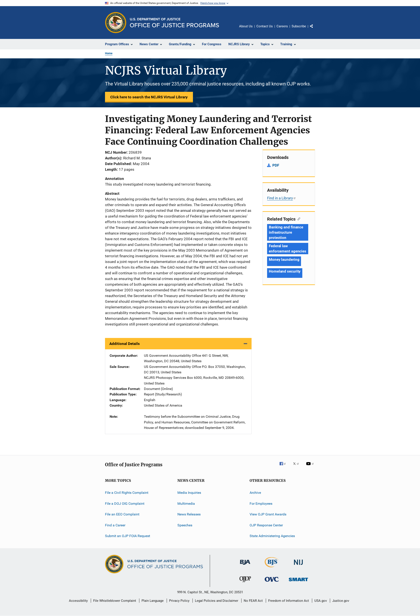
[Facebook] (284, 467)
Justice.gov (340, 601)
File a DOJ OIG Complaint (124, 503)
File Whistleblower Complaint (114, 601)
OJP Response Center (266, 525)
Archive (255, 493)
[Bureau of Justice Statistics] (272, 568)
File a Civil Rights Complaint (126, 493)
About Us (246, 26)
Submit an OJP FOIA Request (127, 536)
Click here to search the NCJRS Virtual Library (149, 97)
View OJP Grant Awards (268, 514)
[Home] (174, 22)
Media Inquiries (189, 493)
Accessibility (78, 601)
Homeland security (285, 271)
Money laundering (284, 259)
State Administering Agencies (272, 536)
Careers (282, 26)
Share (315, 29)
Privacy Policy (179, 601)
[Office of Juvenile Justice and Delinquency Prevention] (245, 583)
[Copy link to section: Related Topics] (298, 218)
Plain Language (153, 601)
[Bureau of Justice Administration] (245, 565)
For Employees (261, 503)
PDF (275, 165)
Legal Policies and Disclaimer (216, 601)
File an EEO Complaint (122, 514)
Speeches (184, 525)
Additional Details (124, 343)
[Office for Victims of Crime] (272, 582)
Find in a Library (280, 198)
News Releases (189, 514)
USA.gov (320, 601)
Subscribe (299, 26)
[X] (297, 467)
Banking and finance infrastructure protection (286, 232)
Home (108, 53)
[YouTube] (310, 467)
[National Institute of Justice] (298, 565)
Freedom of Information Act (288, 601)
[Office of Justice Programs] (115, 22)
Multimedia (186, 503)
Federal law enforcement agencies (287, 248)
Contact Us (264, 26)
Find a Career (115, 525)
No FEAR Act (253, 601)
